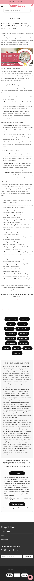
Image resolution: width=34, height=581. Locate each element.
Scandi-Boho (12, 371)
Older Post (6, 310)
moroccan (6, 373)
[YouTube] (13, 550)
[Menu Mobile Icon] (2, 6)
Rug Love (15, 366)
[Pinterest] (9, 550)
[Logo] (17, 6)
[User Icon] (28, 6)
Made (20, 570)
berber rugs (12, 373)
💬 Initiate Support (17, 504)
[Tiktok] (17, 550)
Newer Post (27, 310)
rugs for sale (20, 393)
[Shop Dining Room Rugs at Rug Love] (17, 57)
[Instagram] (5, 550)
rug (7, 370)
